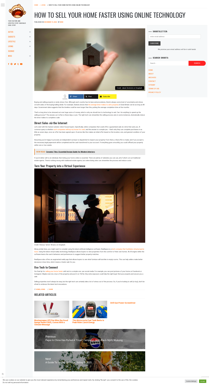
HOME (38, 289)
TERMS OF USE (153, 89)
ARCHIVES (152, 78)
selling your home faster (54, 271)
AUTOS (10, 32)
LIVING (10, 46)
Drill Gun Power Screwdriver (123, 303)
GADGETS (11, 36)
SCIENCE (11, 51)
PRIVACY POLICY (154, 92)
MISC (10, 56)
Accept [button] (202, 381)
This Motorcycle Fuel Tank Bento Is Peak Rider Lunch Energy (88, 321)
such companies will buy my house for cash (69, 129)
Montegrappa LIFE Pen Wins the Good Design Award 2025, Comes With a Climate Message (51, 322)
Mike (61, 22)
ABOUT (151, 74)
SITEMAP (151, 85)
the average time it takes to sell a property (103, 105)
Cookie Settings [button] (191, 381)
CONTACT (152, 81)
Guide (51, 289)
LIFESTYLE (11, 41)
